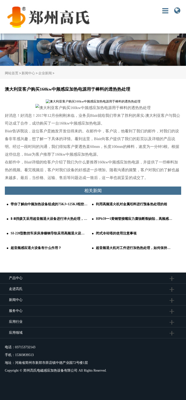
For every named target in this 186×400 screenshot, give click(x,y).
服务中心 (16, 311)
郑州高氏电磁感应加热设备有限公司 (50, 370)
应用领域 (16, 332)
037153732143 (25, 347)
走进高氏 (16, 289)
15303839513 (24, 355)
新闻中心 (28, 73)
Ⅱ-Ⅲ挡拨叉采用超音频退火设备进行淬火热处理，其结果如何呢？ (49, 219)
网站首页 (11, 73)
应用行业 (16, 321)
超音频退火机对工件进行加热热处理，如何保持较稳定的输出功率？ (134, 248)
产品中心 (16, 278)
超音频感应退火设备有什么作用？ (36, 248)
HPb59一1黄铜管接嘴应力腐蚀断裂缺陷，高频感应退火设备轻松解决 (134, 219)
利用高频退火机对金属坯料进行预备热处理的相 (131, 204)
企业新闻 (45, 73)
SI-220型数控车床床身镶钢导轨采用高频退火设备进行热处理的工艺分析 (49, 233)
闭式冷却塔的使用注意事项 (116, 233)
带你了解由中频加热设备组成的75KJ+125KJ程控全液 (49, 204)
